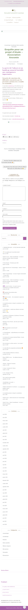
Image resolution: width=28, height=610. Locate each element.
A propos (8, 17)
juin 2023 (4, 436)
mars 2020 (5, 492)
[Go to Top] (24, 607)
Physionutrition (6, 555)
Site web (5, 214)
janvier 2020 (5, 496)
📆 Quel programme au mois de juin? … (10, 327)
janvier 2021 (5, 477)
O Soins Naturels (11, 63)
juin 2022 (4, 452)
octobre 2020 (5, 483)
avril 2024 (5, 414)
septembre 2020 (6, 486)
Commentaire (7, 185)
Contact (16, 22)
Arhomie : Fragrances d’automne (9, 363)
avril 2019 (5, 505)
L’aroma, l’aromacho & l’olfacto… (9, 368)
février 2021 (5, 474)
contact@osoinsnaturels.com (18, 119)
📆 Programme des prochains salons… (10, 292)
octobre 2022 (5, 445)
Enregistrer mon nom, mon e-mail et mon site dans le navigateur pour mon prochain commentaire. (13, 223)
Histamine (5, 539)
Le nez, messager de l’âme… (8, 372)
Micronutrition (5, 549)
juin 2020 (4, 489)
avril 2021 (5, 467)
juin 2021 (4, 461)
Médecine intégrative (7, 545)
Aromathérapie (13, 45)
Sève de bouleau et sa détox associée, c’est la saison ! (13, 343)
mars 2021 (5, 470)
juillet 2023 (5, 433)
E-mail (5, 208)
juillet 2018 (5, 515)
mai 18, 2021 (16, 61)
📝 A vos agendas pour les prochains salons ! (11, 252)
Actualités (10, 22)
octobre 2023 (5, 426)
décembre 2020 (6, 480)
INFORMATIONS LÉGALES (7, 600)
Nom (4, 203)
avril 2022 (5, 458)
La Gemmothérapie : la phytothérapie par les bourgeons (13, 332)
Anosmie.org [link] (17, 116)
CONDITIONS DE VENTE (15, 602)
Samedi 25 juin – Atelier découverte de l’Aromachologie (14, 397)
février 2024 (5, 420)
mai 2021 (4, 464)
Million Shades (19, 607)
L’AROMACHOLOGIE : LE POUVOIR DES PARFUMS (14, 247)
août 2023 (5, 430)
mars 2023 (5, 439)
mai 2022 (4, 455)
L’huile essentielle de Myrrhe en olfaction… (11, 352)
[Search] (24, 238)
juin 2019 (4, 502)
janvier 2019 (5, 511)
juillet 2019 (5, 499)
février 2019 (5, 508)
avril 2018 (5, 524)
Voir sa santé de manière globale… (9, 377)
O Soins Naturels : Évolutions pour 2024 (10, 262)
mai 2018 (4, 521)
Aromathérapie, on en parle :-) (8, 382)
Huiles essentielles (20, 45)
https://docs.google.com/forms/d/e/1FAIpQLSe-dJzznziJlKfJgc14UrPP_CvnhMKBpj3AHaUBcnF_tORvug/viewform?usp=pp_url (13, 106)
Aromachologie (8, 20)
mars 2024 (5, 417)
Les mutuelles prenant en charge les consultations (12, 393)
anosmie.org (11, 85)
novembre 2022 (6, 442)
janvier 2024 (5, 423)
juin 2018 (4, 518)
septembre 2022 (6, 448)
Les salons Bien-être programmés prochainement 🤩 (13, 348)
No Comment (20, 63)
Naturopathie (17, 17)
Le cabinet (19, 20)
